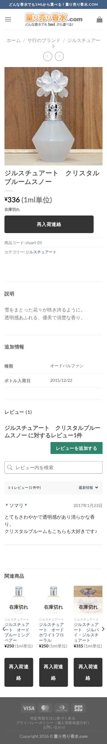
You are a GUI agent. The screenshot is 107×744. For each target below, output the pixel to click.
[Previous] (4, 641)
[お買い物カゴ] (100, 19)
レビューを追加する (76, 448)
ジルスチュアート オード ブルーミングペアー (18, 632)
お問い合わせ (54, 727)
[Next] (103, 641)
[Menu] (8, 19)
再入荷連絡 (49, 224)
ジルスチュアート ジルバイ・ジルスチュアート (86, 632)
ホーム (14, 40)
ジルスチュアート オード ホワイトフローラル (53, 632)
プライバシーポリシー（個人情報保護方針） (53, 722)
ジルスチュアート (41, 251)
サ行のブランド (44, 40)
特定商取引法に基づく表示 (52, 718)
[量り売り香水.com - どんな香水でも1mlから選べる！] (53, 19)
